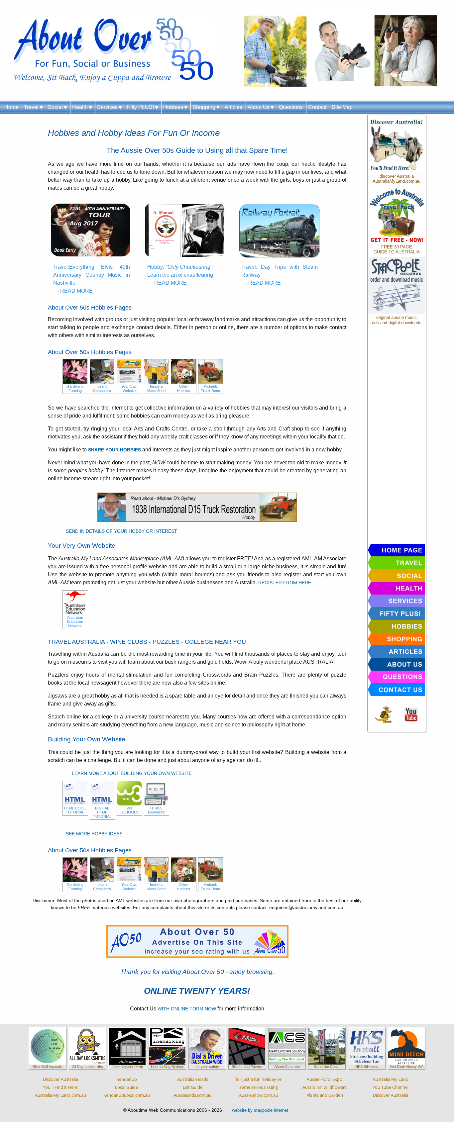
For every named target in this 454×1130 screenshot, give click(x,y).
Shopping (204, 107)
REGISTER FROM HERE (284, 582)
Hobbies (173, 107)
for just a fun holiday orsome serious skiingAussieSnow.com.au (259, 1087)
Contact (317, 107)
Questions (291, 107)
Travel (32, 107)
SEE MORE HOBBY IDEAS (94, 833)
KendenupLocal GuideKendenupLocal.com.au (126, 1087)
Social (56, 107)
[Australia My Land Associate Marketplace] (411, 714)
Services (108, 107)
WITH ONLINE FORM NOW (187, 1008)
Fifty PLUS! (141, 107)
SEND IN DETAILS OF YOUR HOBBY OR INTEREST (121, 531)
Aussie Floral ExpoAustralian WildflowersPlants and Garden (324, 1087)
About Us (259, 107)
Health (80, 107)
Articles (233, 107)
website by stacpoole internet (260, 1110)
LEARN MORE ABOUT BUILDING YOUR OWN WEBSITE (132, 773)
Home (11, 107)
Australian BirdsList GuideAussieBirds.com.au (192, 1087)
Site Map (342, 107)
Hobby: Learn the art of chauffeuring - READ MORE (180, 275)
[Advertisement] (396, 436)
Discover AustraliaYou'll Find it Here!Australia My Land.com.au (60, 1087)
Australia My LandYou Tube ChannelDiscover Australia (390, 1087)
